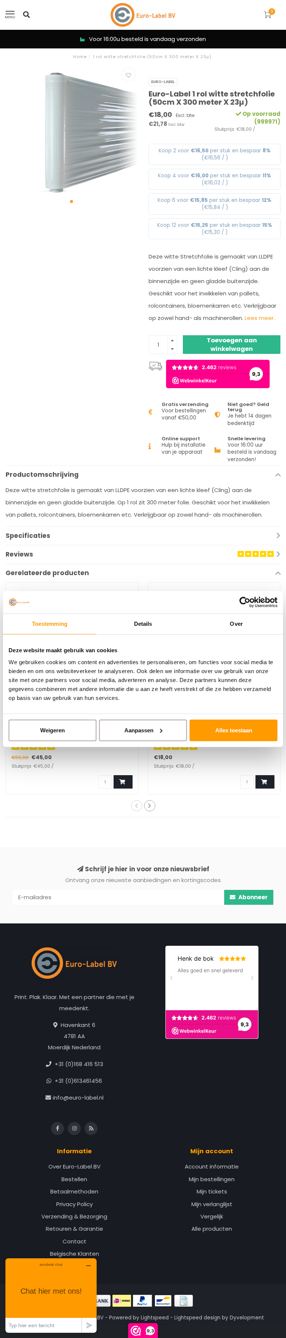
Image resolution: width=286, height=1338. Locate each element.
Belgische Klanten (74, 1254)
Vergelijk (211, 1216)
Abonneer (252, 897)
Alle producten (211, 1229)
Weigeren (52, 730)
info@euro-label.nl (78, 1097)
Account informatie (212, 1166)
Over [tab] (236, 624)
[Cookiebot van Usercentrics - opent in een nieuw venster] (244, 602)
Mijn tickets (212, 1191)
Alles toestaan (233, 730)
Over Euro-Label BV (74, 1166)
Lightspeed (155, 1317)
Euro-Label (163, 82)
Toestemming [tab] (49, 624)
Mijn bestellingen (212, 1179)
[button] (71, 201)
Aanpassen (138, 730)
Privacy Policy (74, 1204)
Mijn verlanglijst (211, 1204)
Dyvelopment (247, 1317)
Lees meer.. (260, 318)
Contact (74, 1241)
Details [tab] (143, 624)
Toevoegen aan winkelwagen (232, 344)
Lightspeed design (197, 1317)
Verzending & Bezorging (74, 1216)
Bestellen (74, 1179)
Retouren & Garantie (74, 1229)
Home (80, 57)
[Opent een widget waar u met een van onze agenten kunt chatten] (51, 1295)
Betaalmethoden (74, 1191)
